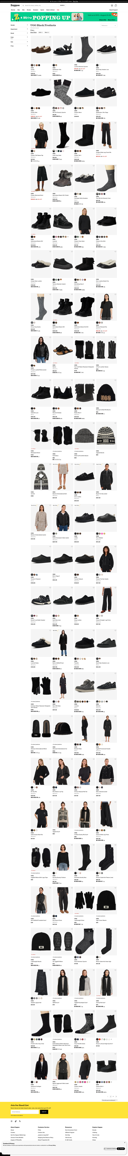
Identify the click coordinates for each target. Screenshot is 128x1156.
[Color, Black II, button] (39, 65)
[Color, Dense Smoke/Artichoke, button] (56, 280)
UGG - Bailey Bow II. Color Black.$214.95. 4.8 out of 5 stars (84, 399)
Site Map (67, 1135)
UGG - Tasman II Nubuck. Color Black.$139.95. (41, 564)
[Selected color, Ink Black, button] (75, 744)
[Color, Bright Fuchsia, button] (102, 533)
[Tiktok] (15, 1121)
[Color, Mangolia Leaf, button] (104, 237)
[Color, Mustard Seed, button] (56, 65)
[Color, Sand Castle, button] (58, 616)
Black (46, 32)
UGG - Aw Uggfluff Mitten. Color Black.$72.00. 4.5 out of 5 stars (63, 947)
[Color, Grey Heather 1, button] (37, 998)
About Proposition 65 (43, 1140)
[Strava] (19, 1121)
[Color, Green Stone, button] (78, 237)
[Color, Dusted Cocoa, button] (39, 108)
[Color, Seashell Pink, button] (80, 1039)
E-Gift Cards (68, 1140)
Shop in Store (111, 19)
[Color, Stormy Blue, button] (102, 1082)
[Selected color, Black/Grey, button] (75, 1039)
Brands (94, 1130)
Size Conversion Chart (71, 1130)
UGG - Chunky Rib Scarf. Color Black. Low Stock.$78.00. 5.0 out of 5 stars (106, 988)
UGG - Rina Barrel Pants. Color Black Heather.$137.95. (63, 905)
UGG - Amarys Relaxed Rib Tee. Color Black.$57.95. (84, 778)
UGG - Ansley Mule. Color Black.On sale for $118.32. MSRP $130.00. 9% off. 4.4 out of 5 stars (41, 98)
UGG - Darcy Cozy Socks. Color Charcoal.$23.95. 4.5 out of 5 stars (41, 313)
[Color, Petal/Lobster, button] (99, 1039)
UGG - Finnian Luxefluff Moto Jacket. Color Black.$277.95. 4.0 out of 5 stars (41, 356)
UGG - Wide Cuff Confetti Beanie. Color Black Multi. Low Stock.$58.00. (84, 441)
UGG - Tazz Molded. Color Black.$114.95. (106, 523)
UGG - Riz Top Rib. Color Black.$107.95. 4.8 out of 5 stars (41, 778)
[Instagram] (11, 1121)
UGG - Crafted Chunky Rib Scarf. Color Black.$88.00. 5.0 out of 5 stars (84, 821)
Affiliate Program (69, 1132)
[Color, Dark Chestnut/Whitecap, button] (78, 194)
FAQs (39, 1130)
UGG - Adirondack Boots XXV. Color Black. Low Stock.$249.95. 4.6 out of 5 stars (63, 313)
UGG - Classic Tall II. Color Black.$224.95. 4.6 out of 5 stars (84, 141)
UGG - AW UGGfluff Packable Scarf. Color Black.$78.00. (41, 905)
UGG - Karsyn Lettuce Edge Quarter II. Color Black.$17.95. (106, 1030)
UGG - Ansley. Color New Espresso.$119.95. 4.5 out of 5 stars (41, 56)
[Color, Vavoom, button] (63, 151)
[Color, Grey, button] (80, 408)
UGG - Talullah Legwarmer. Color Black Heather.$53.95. (41, 988)
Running (94, 1137)
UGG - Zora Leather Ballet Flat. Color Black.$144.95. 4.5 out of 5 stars (106, 270)
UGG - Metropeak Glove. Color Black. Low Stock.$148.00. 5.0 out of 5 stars (41, 441)
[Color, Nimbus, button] (37, 830)
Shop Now (75, 1)
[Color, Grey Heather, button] (102, 322)
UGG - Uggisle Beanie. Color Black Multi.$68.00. (106, 441)
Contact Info (41, 1132)
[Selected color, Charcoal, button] (32, 322)
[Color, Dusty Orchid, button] (56, 237)
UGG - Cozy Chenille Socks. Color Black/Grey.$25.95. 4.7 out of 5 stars (84, 1030)
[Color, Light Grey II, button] (34, 65)
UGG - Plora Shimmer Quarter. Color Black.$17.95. (84, 947)
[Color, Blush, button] (61, 108)
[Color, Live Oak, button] (58, 659)
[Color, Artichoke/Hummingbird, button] (104, 1039)
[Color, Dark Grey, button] (99, 237)
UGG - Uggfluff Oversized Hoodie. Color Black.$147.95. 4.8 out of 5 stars (106, 735)
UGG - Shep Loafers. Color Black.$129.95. (84, 606)
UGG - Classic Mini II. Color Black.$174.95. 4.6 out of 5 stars (106, 1072)
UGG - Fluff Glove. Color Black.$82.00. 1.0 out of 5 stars (63, 441)
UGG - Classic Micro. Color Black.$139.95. (84, 98)
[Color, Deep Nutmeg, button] (56, 659)
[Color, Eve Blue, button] (102, 787)
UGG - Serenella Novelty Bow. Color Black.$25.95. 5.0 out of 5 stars (84, 864)
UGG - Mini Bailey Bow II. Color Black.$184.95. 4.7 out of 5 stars (84, 270)
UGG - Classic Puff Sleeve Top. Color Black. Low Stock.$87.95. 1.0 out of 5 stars (41, 141)
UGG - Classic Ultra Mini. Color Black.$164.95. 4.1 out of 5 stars (106, 227)
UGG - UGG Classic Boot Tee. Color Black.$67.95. (41, 821)
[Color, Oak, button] (34, 408)
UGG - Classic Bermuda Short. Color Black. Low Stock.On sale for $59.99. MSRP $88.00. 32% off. (41, 184)
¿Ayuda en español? (43, 1135)
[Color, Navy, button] (61, 151)
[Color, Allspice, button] (99, 322)
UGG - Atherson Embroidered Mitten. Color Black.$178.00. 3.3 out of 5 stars (41, 735)
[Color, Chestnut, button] (37, 108)
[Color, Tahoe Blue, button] (78, 957)
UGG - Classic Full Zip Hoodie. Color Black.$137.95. (106, 564)
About (12, 1130)
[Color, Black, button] (58, 280)
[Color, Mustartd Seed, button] (82, 659)
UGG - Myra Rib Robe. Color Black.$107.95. (63, 692)
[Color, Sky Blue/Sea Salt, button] (102, 701)
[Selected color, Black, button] (54, 65)
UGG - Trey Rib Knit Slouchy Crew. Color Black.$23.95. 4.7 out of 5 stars (106, 184)
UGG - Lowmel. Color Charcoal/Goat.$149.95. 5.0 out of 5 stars (84, 692)
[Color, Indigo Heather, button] (56, 787)
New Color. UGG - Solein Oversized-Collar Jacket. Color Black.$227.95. (63, 523)
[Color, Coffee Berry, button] (58, 108)
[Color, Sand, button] (65, 237)
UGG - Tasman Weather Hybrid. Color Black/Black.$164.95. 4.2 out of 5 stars (63, 270)
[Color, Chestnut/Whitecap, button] (61, 280)
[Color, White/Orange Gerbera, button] (102, 1039)
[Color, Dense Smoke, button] (107, 701)
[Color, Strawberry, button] (80, 1082)
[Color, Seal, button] (63, 108)
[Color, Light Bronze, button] (78, 108)
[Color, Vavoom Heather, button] (85, 1082)
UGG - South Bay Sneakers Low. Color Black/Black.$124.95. (106, 649)
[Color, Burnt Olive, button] (80, 108)
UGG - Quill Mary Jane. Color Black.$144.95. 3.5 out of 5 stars (63, 606)
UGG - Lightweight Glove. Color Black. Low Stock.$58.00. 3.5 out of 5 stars (84, 905)
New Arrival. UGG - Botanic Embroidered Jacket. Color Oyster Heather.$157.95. (41, 523)
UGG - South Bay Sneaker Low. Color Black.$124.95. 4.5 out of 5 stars (106, 56)
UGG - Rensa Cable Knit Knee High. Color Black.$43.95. (106, 947)
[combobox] (40, 5)
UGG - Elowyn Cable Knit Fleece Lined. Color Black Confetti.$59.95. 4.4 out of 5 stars (106, 864)
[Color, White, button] (99, 65)
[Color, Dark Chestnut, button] (99, 108)
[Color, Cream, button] (34, 322)
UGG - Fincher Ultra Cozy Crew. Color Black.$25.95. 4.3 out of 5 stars (41, 1030)
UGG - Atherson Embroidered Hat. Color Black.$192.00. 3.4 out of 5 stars (63, 735)
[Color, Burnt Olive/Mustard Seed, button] (80, 701)
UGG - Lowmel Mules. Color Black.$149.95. (41, 649)
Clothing (94, 1132)
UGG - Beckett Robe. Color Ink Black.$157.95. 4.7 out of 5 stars (84, 735)
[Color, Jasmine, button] (37, 616)
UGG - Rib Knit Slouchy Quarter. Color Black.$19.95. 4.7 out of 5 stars (63, 98)
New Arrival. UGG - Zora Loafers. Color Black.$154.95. (84, 482)
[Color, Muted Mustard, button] (104, 533)
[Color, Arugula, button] (99, 194)
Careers (13, 1132)
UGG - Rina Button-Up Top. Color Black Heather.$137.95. (63, 778)
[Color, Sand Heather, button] (34, 151)
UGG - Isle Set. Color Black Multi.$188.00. (41, 482)
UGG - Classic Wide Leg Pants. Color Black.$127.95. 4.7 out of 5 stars (106, 821)
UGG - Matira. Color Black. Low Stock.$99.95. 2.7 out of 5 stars (63, 356)
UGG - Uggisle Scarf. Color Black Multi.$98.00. (63, 821)
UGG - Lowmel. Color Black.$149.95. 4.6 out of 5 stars (63, 227)
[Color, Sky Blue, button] (37, 574)
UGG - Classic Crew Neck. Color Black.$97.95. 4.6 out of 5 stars (84, 227)
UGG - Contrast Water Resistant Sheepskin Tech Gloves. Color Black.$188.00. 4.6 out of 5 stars (41, 692)
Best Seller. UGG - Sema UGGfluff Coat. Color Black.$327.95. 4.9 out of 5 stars (63, 649)
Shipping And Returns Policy (45, 1137)
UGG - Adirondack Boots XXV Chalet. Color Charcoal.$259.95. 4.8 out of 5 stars (63, 184)
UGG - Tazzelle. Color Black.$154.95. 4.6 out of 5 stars (84, 649)
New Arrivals (95, 1135)
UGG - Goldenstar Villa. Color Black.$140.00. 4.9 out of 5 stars (63, 56)
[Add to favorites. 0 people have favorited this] (50, 37)
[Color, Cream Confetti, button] (99, 873)
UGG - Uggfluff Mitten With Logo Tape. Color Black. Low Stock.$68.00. (41, 864)
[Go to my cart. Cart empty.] (115, 5)
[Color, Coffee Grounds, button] (56, 108)
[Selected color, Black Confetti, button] (97, 873)
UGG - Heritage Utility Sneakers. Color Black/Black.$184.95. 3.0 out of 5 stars (84, 184)
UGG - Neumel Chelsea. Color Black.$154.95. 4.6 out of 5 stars (63, 399)
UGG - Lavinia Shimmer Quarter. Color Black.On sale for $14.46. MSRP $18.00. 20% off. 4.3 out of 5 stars (84, 56)
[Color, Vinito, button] (56, 533)
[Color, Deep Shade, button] (63, 237)
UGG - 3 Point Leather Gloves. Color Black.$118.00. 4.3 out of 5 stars (106, 356)
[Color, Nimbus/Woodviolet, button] (109, 1039)
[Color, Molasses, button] (102, 108)
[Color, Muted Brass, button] (34, 1039)
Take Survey (68, 1137)
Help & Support (113, 10)
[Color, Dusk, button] (80, 873)
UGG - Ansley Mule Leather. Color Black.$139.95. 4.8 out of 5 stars (41, 270)
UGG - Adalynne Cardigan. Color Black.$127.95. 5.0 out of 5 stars (41, 1072)
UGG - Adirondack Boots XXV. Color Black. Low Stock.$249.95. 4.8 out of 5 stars (41, 227)
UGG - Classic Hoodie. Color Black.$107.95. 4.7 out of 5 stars (84, 1072)
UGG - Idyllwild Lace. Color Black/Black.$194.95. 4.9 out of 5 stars (41, 399)
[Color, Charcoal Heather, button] (102, 873)
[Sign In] (112, 5)
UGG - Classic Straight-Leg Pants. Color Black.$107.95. (106, 606)
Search (62, 5)
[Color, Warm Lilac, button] (82, 280)
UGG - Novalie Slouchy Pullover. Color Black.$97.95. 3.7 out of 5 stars (63, 864)
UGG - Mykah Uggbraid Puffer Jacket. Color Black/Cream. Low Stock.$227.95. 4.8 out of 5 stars (63, 1072)
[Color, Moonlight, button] (34, 108)
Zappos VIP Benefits (16, 1140)
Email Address (16, 1112)
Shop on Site (102, 19)
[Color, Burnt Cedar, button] (80, 492)
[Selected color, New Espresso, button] (32, 65)
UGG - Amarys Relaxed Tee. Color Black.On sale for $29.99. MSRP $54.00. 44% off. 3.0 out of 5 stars (106, 313)
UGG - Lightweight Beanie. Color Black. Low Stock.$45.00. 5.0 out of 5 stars (41, 947)
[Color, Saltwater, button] (58, 151)
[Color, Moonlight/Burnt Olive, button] (80, 194)
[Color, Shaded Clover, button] (104, 1082)
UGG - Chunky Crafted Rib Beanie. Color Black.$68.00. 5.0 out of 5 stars (106, 399)
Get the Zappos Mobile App (18, 1135)
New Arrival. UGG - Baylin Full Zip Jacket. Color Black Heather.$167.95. (106, 482)
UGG (40, 32)
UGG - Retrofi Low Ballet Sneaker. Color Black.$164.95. (41, 606)
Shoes (94, 1140)
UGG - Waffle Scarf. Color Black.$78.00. (63, 988)
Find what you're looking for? (109, 1100)
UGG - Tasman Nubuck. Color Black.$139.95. (84, 564)
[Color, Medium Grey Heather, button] (82, 1082)
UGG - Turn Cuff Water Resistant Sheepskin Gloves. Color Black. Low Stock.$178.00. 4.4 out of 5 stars (84, 356)
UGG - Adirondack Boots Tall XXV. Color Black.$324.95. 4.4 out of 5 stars (84, 313)
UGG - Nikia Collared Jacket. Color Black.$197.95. (106, 778)
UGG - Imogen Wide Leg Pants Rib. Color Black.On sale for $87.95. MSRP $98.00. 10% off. (106, 141)
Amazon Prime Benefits (17, 1137)
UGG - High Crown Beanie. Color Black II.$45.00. (106, 905)
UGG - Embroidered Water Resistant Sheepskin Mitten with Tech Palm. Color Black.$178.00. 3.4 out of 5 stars (63, 1030)
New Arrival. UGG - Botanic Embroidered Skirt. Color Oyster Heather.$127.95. (63, 482)
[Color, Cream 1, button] (39, 998)
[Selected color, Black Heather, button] (54, 787)
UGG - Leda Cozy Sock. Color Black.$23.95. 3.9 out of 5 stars (63, 141)
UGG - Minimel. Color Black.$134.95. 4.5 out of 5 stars (106, 692)
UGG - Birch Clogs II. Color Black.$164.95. (63, 564)
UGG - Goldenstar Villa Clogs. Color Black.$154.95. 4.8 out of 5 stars (106, 98)
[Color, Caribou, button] (78, 659)
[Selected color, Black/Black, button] (75, 194)
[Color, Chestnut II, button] (37, 65)
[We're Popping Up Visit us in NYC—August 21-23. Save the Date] (64, 16)
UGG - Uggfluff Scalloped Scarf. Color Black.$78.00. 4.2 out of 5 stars (84, 988)
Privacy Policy (52, 1145)
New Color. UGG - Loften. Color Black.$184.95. (84, 523)
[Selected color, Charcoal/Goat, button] (75, 701)
